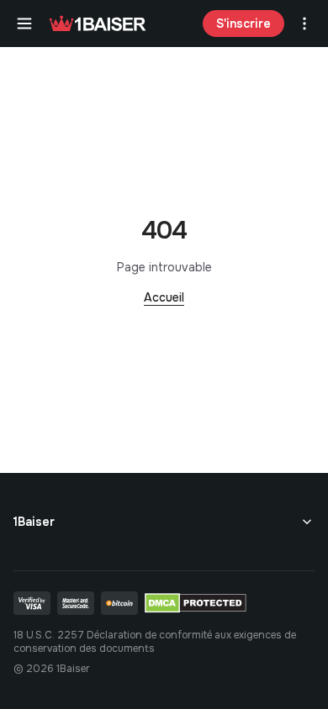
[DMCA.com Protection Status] (195, 603)
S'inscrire (243, 23)
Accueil (164, 297)
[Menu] (24, 23)
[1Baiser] (97, 23)
